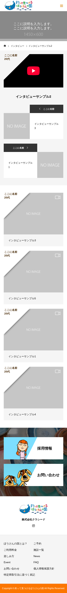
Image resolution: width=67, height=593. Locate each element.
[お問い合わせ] (33, 466)
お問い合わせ (11, 568)
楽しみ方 (9, 556)
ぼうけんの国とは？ (15, 543)
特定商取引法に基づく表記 (19, 574)
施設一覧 (39, 549)
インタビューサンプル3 (22, 240)
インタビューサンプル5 (22, 298)
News (37, 556)
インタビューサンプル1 (22, 356)
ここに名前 (48, 109)
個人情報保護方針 (44, 568)
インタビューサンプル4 (22, 414)
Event (7, 562)
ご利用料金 (10, 549)
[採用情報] (33, 439)
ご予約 (37, 543)
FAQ (36, 562)
